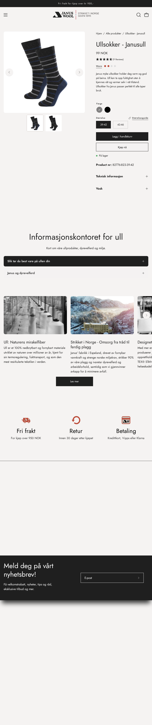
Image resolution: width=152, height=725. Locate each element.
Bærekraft (86, 656)
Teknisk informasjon (109, 176)
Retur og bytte (12, 637)
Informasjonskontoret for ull (101, 628)
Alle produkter (113, 33)
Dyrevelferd (87, 662)
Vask (99, 188)
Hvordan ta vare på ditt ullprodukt (101, 643)
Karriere (84, 604)
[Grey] (99, 110)
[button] (138, 14)
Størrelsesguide (13, 650)
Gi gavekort (11, 656)
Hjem (99, 33)
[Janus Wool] (76, 14)
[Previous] (9, 72)
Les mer (74, 381)
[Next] (79, 72)
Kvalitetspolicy (88, 616)
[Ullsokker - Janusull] (35, 123)
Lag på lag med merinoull (96, 650)
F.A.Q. (8, 643)
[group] (76, 3)
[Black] (107, 110)
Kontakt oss (12, 628)
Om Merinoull (88, 637)
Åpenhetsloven (89, 610)
